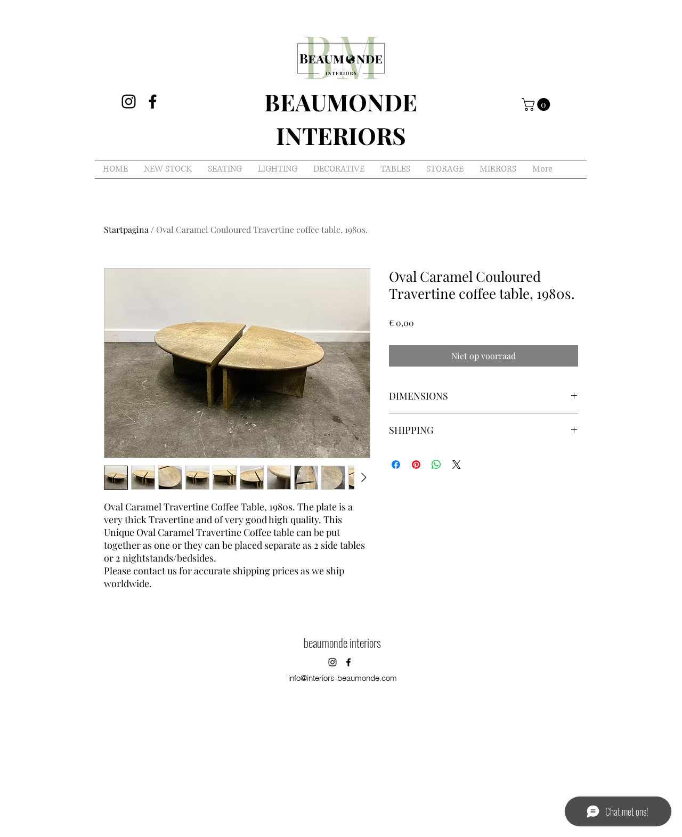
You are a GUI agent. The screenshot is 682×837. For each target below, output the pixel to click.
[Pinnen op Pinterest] (416, 464)
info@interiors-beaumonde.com (342, 678)
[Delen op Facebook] (395, 464)
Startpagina (126, 229)
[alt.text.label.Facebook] (152, 101)
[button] (537, 104)
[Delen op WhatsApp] (436, 464)
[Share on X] (456, 464)
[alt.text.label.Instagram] (128, 101)
